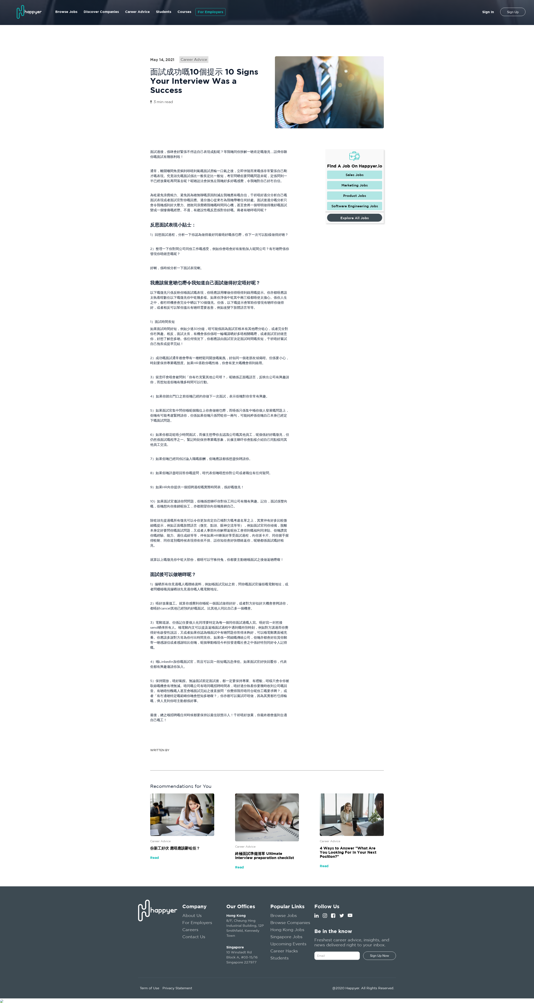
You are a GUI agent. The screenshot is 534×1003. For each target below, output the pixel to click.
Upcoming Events (288, 944)
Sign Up (513, 12)
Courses (184, 12)
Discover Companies (101, 12)
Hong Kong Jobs (287, 929)
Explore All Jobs (354, 218)
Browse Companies (290, 922)
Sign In (488, 12)
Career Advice (137, 12)
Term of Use (149, 988)
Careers (190, 929)
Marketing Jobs (354, 185)
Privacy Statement (177, 988)
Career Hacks (284, 951)
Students (163, 12)
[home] (29, 12)
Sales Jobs (355, 175)
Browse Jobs (66, 12)
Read (154, 857)
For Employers (210, 12)
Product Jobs (354, 195)
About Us (192, 915)
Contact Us (193, 936)
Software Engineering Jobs (354, 206)
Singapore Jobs (286, 936)
